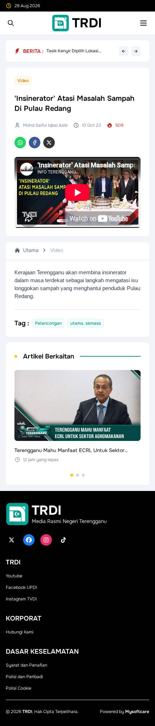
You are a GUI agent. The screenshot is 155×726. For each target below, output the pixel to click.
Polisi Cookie (18, 688)
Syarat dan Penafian (26, 665)
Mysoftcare (137, 711)
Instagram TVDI (21, 599)
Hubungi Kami (20, 632)
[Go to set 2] (77, 475)
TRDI (27, 711)
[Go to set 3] (83, 475)
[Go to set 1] (71, 475)
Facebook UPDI (21, 587)
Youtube (14, 576)
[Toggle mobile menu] (143, 23)
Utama (31, 250)
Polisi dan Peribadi (24, 677)
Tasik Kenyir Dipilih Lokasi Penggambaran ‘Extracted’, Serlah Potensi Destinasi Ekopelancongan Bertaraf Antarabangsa (80, 51)
